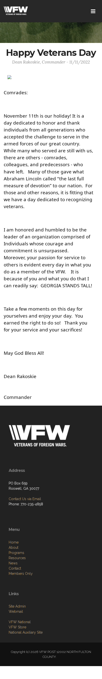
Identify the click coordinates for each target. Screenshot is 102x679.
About (13, 548)
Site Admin (17, 606)
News (13, 563)
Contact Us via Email (25, 499)
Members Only (21, 574)
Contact (15, 568)
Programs (16, 553)
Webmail (16, 612)
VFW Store (17, 627)
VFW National (20, 622)
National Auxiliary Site (26, 632)
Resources (17, 558)
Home (14, 542)
